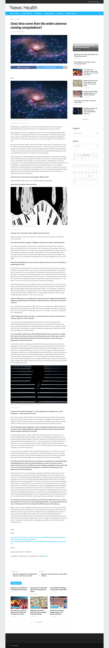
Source (46, 556)
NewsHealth (15, 645)
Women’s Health (71, 13)
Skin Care (60, 13)
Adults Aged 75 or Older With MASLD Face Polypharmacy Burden (38, 589)
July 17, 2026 (14, 591)
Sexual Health (49, 13)
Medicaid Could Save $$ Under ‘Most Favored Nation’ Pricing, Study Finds (38, 612)
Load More (39, 622)
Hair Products (27, 13)
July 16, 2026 (14, 616)
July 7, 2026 (13, 31)
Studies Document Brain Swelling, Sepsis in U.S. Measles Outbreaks (57, 612)
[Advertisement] (71, 7)
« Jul (74, 182)
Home (12, 19)
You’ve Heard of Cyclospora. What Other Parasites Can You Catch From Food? (19, 612)
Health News (14, 13)
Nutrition (37, 13)
